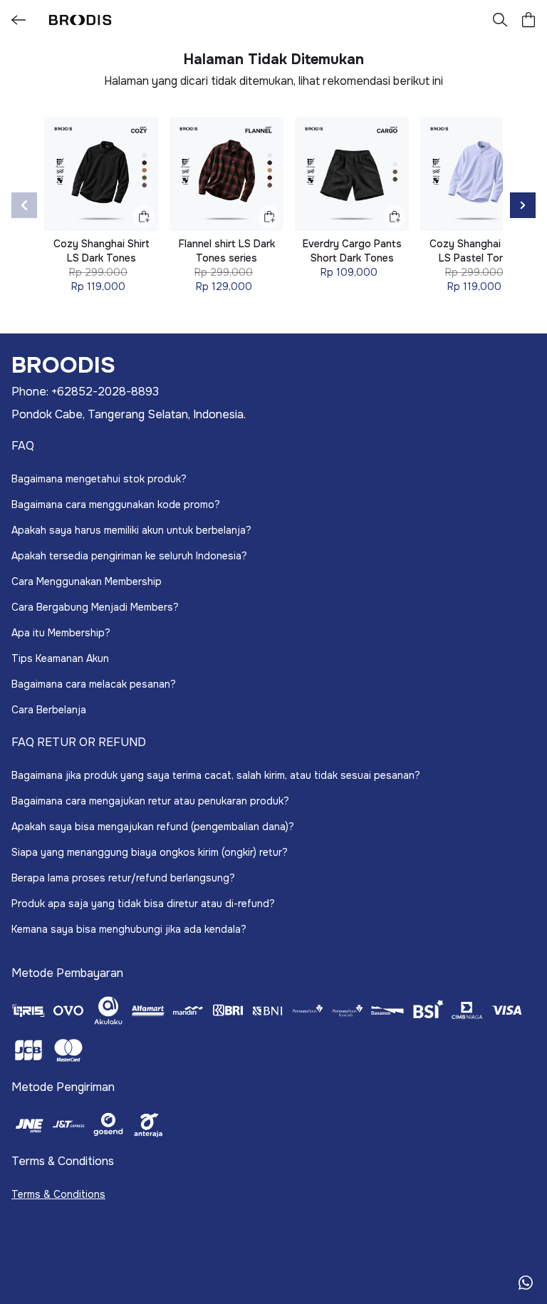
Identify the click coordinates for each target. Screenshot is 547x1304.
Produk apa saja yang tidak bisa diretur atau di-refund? (143, 903)
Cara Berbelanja (48, 709)
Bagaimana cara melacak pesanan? (93, 684)
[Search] (500, 20)
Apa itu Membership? (60, 632)
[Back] (18, 20)
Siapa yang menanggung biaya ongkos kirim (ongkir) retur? (149, 852)
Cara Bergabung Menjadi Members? (95, 607)
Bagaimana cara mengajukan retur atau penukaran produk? (150, 801)
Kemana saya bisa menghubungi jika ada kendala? (128, 929)
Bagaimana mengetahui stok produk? (99, 478)
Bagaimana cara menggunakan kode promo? (115, 504)
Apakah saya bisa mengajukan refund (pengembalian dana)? (152, 826)
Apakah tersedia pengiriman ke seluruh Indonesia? (129, 555)
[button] (528, 20)
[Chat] (525, 1282)
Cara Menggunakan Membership (86, 581)
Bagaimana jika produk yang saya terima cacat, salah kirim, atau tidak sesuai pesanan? (215, 775)
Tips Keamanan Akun (60, 658)
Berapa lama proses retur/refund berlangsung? (123, 877)
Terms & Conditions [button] (58, 1194)
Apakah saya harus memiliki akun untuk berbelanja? (131, 530)
